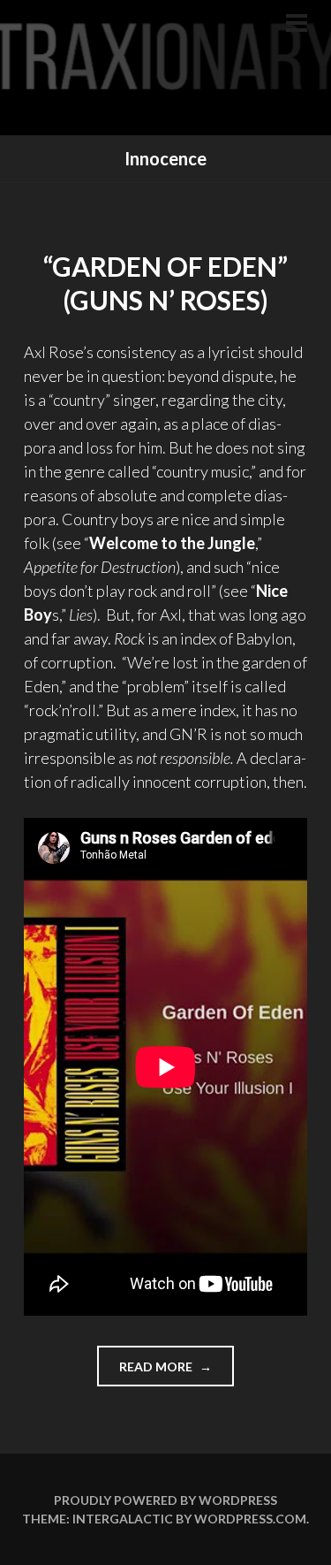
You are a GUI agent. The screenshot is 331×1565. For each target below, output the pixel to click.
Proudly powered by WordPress (165, 1500)
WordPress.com (250, 1518)
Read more (176, 1372)
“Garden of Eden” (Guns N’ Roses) (165, 283)
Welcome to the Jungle (172, 543)
